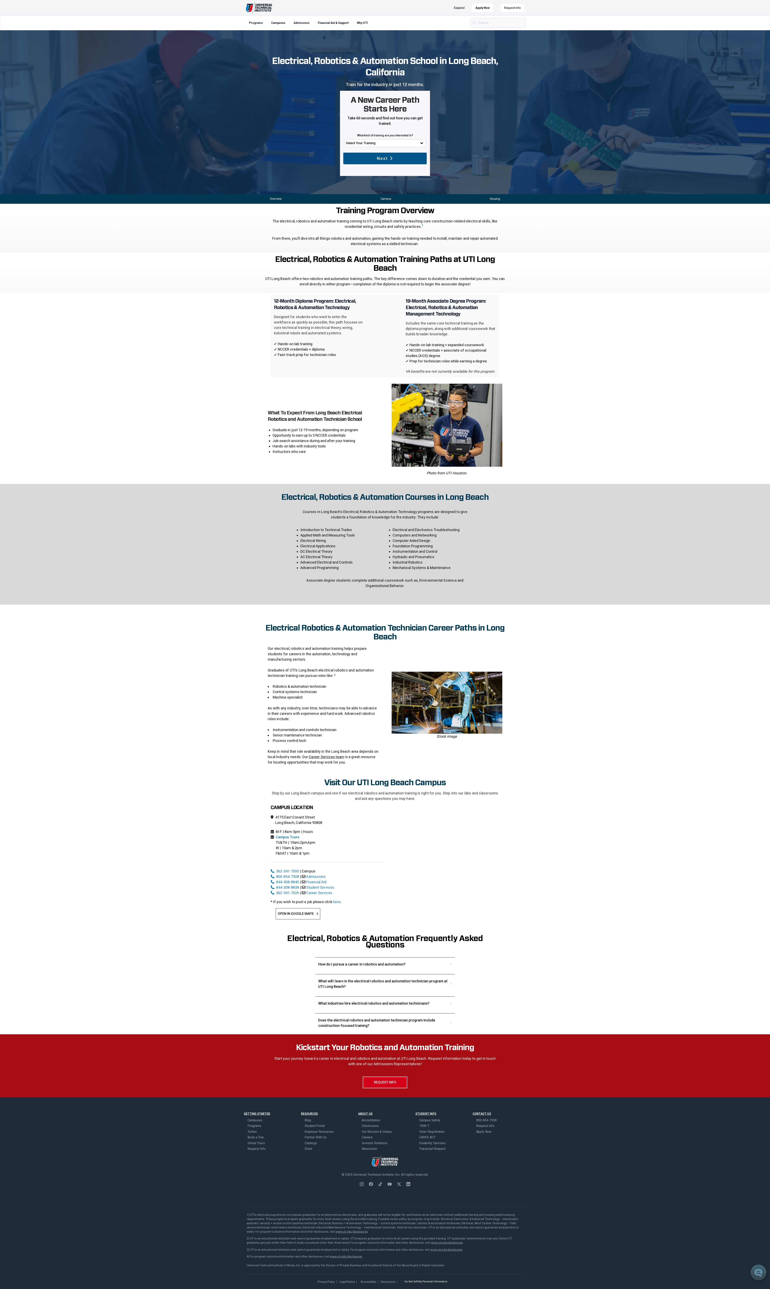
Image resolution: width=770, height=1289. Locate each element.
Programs (256, 22)
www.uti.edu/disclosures (352, 1231)
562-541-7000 (287, 871)
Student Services (320, 887)
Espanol (459, 7)
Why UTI (362, 22)
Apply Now (482, 7)
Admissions (302, 22)
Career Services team (326, 757)
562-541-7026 (287, 893)
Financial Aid (316, 882)
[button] (385, 964)
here (336, 902)
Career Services (319, 893)
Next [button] (382, 158)
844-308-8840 (287, 882)
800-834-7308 (287, 876)
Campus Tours (287, 837)
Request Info (512, 7)
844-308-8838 (287, 887)
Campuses (278, 22)
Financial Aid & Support (333, 22)
